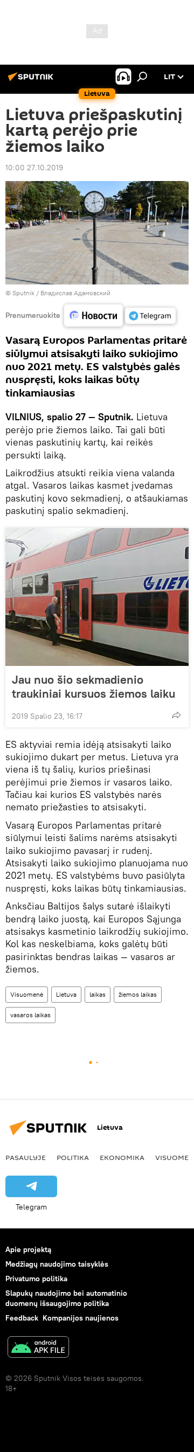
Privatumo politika (36, 1278)
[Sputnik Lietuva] (32, 81)
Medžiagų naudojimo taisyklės (56, 1264)
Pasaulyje (25, 1157)
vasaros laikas (30, 1015)
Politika (73, 1157)
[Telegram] (150, 316)
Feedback (21, 1318)
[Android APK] (38, 1348)
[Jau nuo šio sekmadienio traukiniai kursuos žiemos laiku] (97, 597)
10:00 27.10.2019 (34, 167)
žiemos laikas (138, 994)
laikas (97, 994)
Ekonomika (122, 1157)
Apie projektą (28, 1249)
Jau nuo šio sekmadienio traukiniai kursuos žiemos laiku (93, 686)
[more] (176, 715)
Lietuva (66, 994)
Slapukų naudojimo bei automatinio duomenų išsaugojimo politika (66, 1298)
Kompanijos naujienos (81, 1318)
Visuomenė (26, 994)
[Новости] (93, 315)
